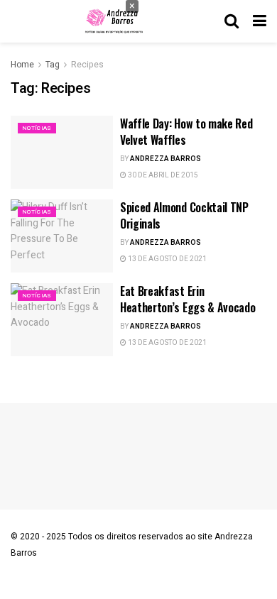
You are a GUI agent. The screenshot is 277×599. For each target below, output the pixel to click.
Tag (52, 64)
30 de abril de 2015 (162, 175)
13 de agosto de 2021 (166, 259)
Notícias (37, 128)
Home (22, 64)
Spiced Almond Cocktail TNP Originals (184, 215)
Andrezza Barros (165, 159)
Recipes (87, 64)
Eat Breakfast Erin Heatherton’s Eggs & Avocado (187, 298)
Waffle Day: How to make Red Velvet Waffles (186, 131)
